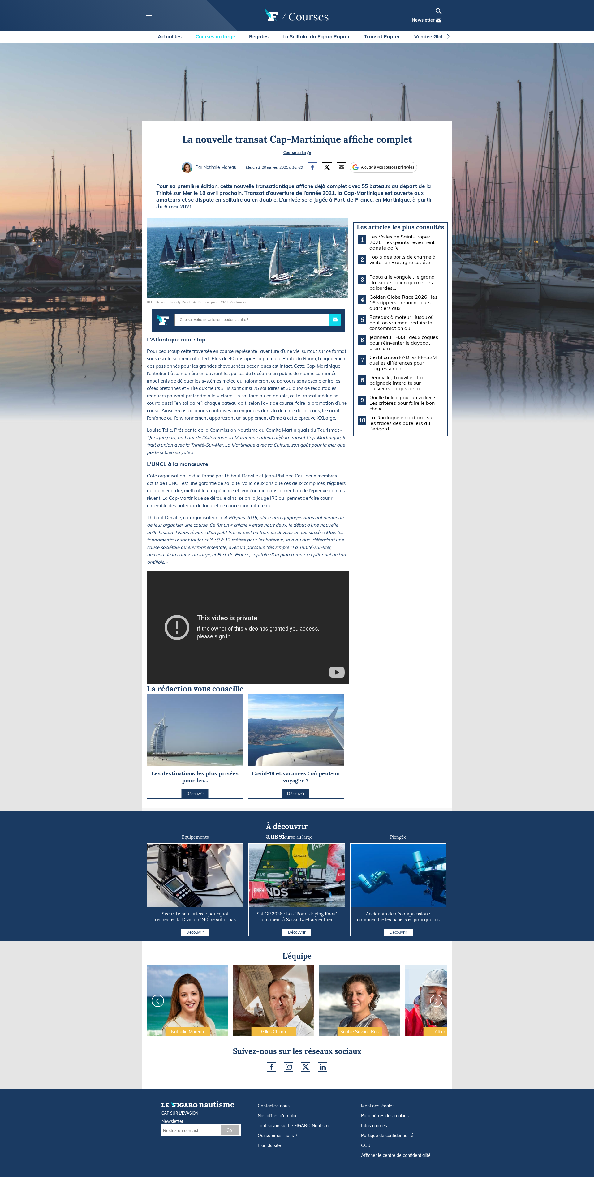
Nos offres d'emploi (277, 1116)
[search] (439, 11)
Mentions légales (377, 1106)
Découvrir (195, 932)
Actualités (170, 36)
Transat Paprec (383, 36)
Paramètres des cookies (385, 1116)
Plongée (398, 837)
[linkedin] (322, 1067)
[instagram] (288, 1067)
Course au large (297, 152)
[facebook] (271, 1067)
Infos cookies (374, 1125)
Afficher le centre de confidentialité (396, 1155)
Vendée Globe (431, 36)
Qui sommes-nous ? (277, 1135)
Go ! (230, 1130)
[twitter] (305, 1067)
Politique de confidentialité (387, 1135)
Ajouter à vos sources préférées (387, 167)
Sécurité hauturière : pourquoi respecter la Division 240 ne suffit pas (195, 916)
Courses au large (216, 36)
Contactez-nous (274, 1106)
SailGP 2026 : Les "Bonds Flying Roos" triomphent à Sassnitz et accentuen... (296, 916)
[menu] (148, 15)
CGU (365, 1145)
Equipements (195, 837)
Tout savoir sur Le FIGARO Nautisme (294, 1125)
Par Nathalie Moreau (216, 167)
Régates (259, 36)
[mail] (438, 20)
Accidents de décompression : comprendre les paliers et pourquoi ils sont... (398, 919)
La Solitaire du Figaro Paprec (316, 36)
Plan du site (269, 1145)
